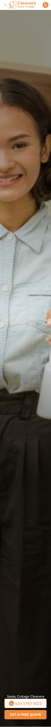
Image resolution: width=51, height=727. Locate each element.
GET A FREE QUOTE (25, 714)
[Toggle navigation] (5, 5)
